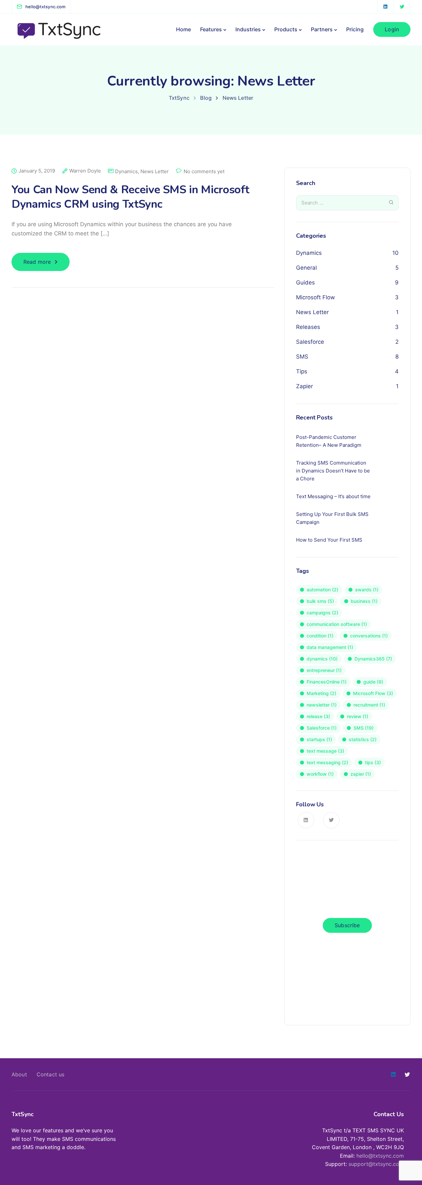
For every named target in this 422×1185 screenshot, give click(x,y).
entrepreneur (324, 670)
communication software (337, 624)
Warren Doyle (85, 171)
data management (330, 647)
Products (285, 29)
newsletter (322, 705)
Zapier (304, 386)
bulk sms (320, 601)
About (19, 1074)
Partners (322, 29)
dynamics (322, 658)
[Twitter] (402, 6)
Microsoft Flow (315, 297)
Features (211, 29)
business (364, 601)
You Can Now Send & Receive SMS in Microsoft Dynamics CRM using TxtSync (130, 197)
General (306, 267)
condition (320, 635)
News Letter (154, 171)
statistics (363, 739)
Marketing (321, 693)
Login (392, 29)
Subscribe (347, 925)
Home (183, 29)
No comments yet (204, 171)
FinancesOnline (327, 682)
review (357, 716)
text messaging (327, 762)
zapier (360, 774)
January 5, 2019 (36, 171)
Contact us (51, 1074)
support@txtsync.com (376, 1164)
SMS (302, 356)
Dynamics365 (373, 658)
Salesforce (310, 341)
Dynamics (126, 171)
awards (366, 589)
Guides (305, 282)
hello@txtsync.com (380, 1155)
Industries (248, 29)
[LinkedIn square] (385, 6)
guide (373, 682)
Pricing (355, 29)
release (318, 716)
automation (322, 589)
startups (319, 739)
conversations (369, 635)
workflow (320, 774)
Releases (308, 327)
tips (373, 762)
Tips (301, 371)
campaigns (322, 612)
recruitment (369, 705)
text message (325, 751)
